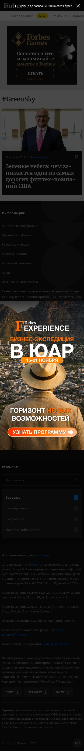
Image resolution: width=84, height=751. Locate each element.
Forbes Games (28, 16)
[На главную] (13, 5)
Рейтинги (60, 16)
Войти (55, 6)
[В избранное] (76, 157)
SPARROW (35, 692)
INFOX (60, 692)
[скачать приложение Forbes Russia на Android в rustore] (18, 403)
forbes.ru (44, 555)
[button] (78, 5)
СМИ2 (10, 692)
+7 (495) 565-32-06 (54, 644)
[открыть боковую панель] (67, 5)
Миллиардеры (39, 157)
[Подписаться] (76, 480)
